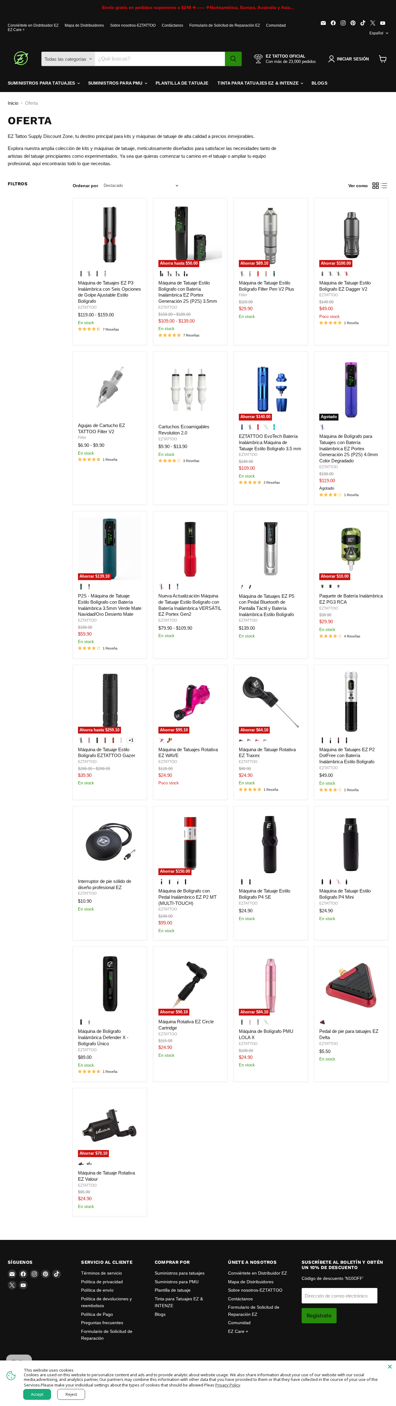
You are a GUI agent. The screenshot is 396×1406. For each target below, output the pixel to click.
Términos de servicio (101, 1273)
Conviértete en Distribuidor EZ (33, 25)
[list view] (384, 185)
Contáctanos (172, 25)
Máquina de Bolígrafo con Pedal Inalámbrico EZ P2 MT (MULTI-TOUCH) (187, 897)
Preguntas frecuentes (102, 1322)
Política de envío (97, 1290)
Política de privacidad (102, 1281)
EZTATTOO (87, 307)
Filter (243, 295)
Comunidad (276, 25)
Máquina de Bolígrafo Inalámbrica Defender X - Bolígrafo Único (103, 1037)
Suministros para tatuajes (42, 83)
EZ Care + (16, 30)
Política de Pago (97, 1314)
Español (376, 33)
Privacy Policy (227, 1385)
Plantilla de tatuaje (182, 83)
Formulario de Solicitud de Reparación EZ (224, 25)
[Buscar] (233, 59)
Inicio (13, 103)
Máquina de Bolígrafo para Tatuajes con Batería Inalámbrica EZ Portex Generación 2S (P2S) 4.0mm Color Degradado (348, 448)
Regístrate (319, 1315)
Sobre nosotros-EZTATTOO (133, 25)
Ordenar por (85, 185)
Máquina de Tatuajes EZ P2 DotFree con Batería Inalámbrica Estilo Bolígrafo (347, 755)
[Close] (390, 1367)
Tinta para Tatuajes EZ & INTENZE (258, 83)
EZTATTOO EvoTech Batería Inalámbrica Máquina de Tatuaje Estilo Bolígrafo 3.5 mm (270, 442)
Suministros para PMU (116, 83)
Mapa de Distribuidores (84, 25)
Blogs (319, 83)
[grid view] (375, 185)
